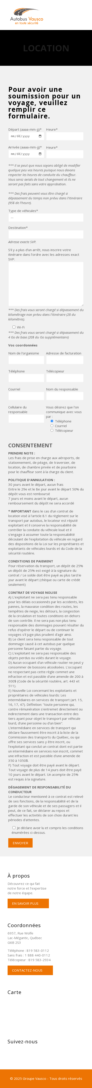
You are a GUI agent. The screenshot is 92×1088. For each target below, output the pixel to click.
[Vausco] (48, 16)
